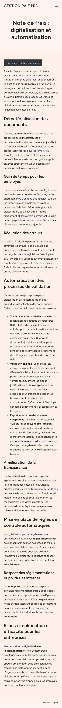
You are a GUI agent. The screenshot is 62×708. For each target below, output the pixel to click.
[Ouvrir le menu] (56, 6)
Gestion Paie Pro (21, 5)
